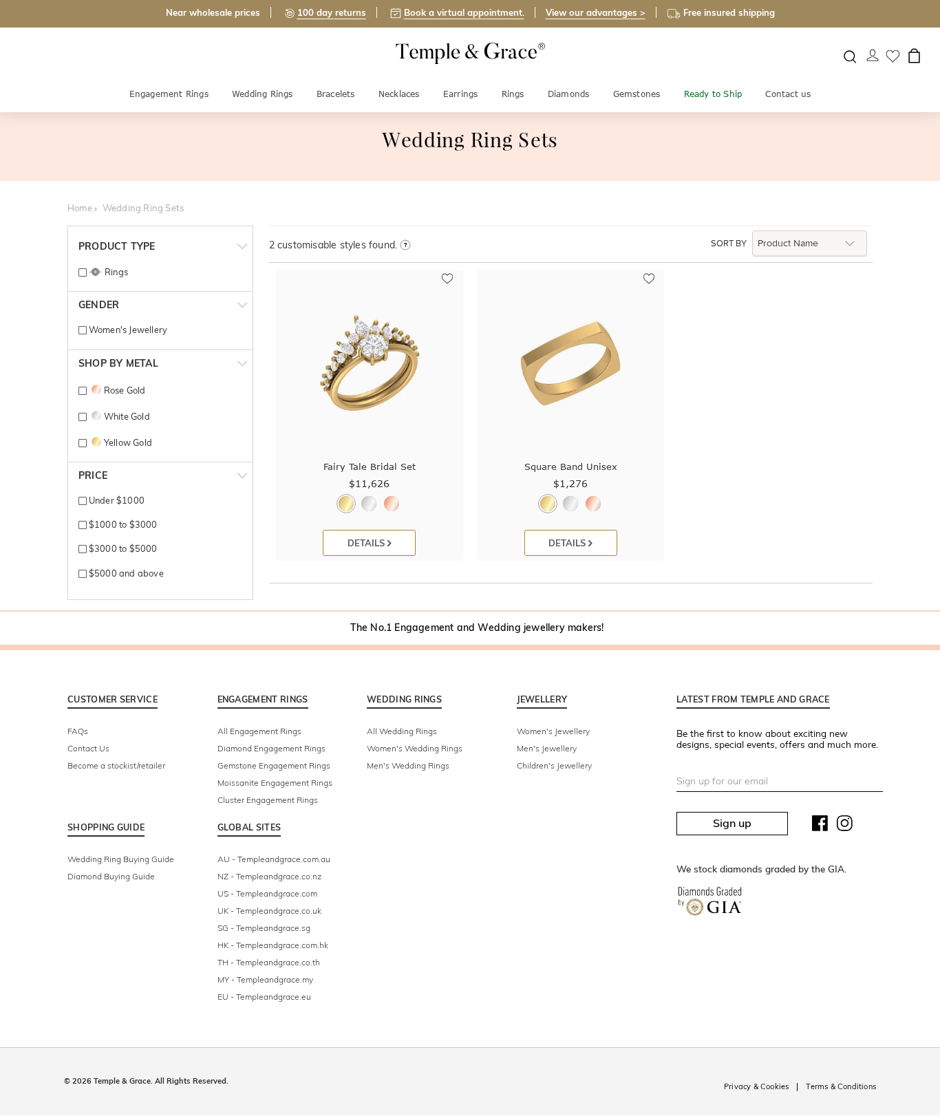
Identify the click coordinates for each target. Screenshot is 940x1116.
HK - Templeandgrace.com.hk (272, 945)
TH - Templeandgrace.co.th (268, 962)
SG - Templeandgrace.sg (263, 928)
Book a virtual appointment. (464, 12)
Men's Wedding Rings (408, 765)
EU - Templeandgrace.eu (264, 996)
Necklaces (399, 94)
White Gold (126, 416)
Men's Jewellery (547, 748)
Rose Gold (124, 390)
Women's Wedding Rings (414, 748)
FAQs (77, 731)
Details (367, 542)
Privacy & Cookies (756, 1086)
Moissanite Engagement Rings (274, 782)
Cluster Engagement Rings (267, 800)
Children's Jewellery (554, 765)
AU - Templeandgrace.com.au (273, 859)
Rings (513, 94)
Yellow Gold (128, 442)
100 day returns (331, 12)
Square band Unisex (570, 466)
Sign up (732, 823)
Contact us (788, 94)
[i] (405, 246)
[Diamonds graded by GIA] (709, 904)
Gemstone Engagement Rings (273, 765)
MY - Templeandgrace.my (265, 979)
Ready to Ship (713, 94)
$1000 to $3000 (122, 524)
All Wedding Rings (402, 731)
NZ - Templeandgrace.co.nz (269, 876)
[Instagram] (845, 826)
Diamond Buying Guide (111, 876)
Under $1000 (116, 500)
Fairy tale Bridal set (369, 466)
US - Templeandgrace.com (267, 893)
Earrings (460, 94)
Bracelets (336, 94)
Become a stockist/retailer (116, 765)
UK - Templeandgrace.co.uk (269, 910)
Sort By (729, 243)
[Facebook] (820, 826)
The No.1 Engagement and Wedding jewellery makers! (477, 627)
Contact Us (88, 748)
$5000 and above (125, 573)
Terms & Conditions (841, 1086)
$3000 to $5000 (122, 548)
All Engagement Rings (259, 731)
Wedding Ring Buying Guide (120, 859)
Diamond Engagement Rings (271, 748)
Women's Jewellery (127, 329)
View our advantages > (595, 12)
